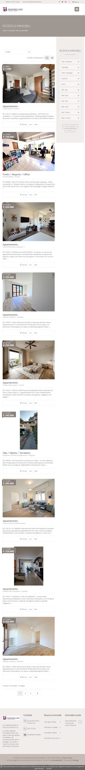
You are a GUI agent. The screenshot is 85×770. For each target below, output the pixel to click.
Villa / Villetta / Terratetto (16, 453)
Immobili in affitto (50, 733)
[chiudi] (49, 768)
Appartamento (10, 106)
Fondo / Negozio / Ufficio (16, 174)
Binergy (75, 760)
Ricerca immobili (22, 30)
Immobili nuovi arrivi (51, 738)
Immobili (12, 30)
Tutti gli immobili (50, 722)
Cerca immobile (70, 126)
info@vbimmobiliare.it (34, 2)
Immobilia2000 (57, 760)
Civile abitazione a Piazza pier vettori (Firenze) (70, 723)
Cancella (70, 130)
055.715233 (15, 2)
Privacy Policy (67, 758)
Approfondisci (39, 768)
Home (5, 30)
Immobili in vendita (51, 727)
